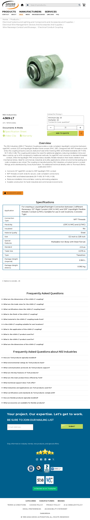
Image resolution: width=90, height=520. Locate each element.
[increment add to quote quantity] (80, 127)
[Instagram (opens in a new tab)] (37, 459)
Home (5, 19)
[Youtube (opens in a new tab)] (49, 459)
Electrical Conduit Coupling (50, 27)
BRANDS (61, 501)
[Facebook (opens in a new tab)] (41, 459)
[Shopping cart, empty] (84, 5)
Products (9, 11)
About (13, 14)
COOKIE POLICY (36, 505)
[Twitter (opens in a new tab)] (53, 459)
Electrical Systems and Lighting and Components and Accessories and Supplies (38, 22)
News (28, 14)
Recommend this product (14, 193)
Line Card (50, 14)
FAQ (57, 14)
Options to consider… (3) (12, 281)
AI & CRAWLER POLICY (73, 505)
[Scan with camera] (27, 5)
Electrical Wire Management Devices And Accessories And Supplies (32, 25)
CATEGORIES (30, 501)
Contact (5, 14)
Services (51, 11)
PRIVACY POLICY (53, 505)
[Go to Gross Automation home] (22, 5)
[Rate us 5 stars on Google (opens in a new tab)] (45, 452)
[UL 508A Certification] (39, 469)
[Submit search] (79, 5)
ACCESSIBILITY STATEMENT (56, 509)
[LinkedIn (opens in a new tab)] (45, 459)
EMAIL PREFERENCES (32, 509)
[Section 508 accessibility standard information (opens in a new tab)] (40, 480)
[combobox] (53, 5)
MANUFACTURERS (46, 501)
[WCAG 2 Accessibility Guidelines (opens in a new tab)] (50, 480)
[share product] (81, 133)
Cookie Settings (45, 513)
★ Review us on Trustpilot (45, 489)
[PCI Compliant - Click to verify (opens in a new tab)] (57, 469)
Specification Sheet (16, 131)
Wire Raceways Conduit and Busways (19, 27)
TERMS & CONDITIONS (16, 505)
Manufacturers (30, 11)
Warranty (27, 135)
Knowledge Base (38, 14)
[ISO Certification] (30, 469)
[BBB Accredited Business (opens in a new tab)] (46, 469)
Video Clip (10, 135)
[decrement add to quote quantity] (50, 127)
